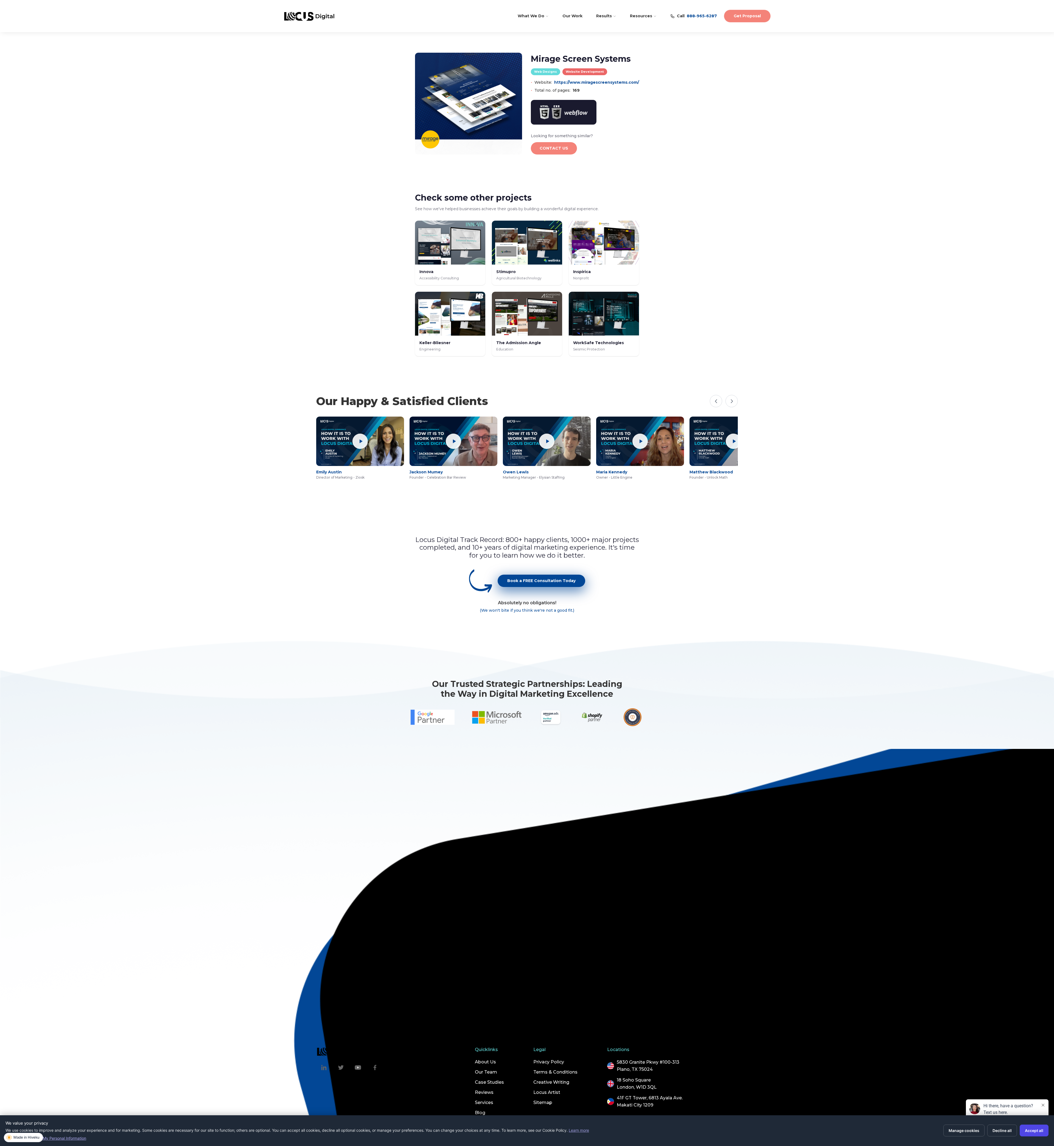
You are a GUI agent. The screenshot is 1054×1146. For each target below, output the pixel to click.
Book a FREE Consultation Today (541, 580)
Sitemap (542, 1102)
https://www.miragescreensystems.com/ (596, 82)
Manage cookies (964, 1130)
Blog (480, 1112)
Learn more (579, 1130)
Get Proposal (747, 15)
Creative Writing (551, 1082)
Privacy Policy (548, 1061)
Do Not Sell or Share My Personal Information (45, 1138)
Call (697, 15)
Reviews (484, 1092)
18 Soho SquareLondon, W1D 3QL (637, 1083)
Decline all (1002, 1130)
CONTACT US (554, 148)
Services (484, 1102)
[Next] (731, 401)
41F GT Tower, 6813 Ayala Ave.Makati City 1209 (650, 1101)
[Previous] (716, 401)
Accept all (1034, 1130)
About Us (485, 1061)
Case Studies (489, 1082)
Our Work (572, 15)
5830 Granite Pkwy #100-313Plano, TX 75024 (648, 1066)
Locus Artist (546, 1092)
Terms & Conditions (555, 1072)
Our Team (486, 1072)
